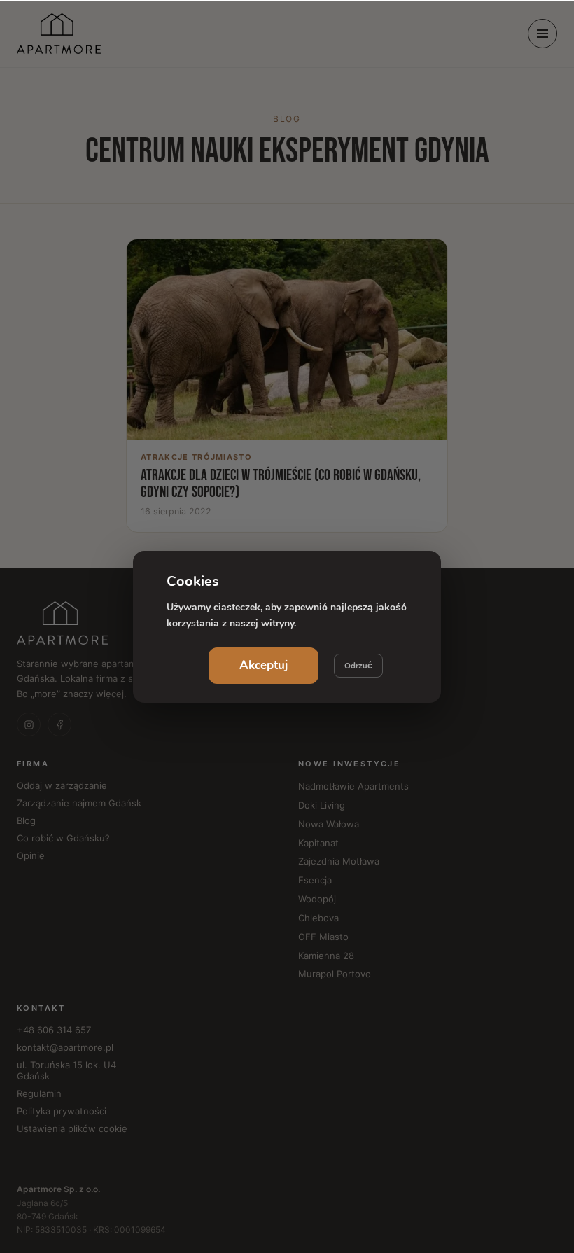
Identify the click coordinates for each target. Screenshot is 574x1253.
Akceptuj (263, 665)
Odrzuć (358, 665)
